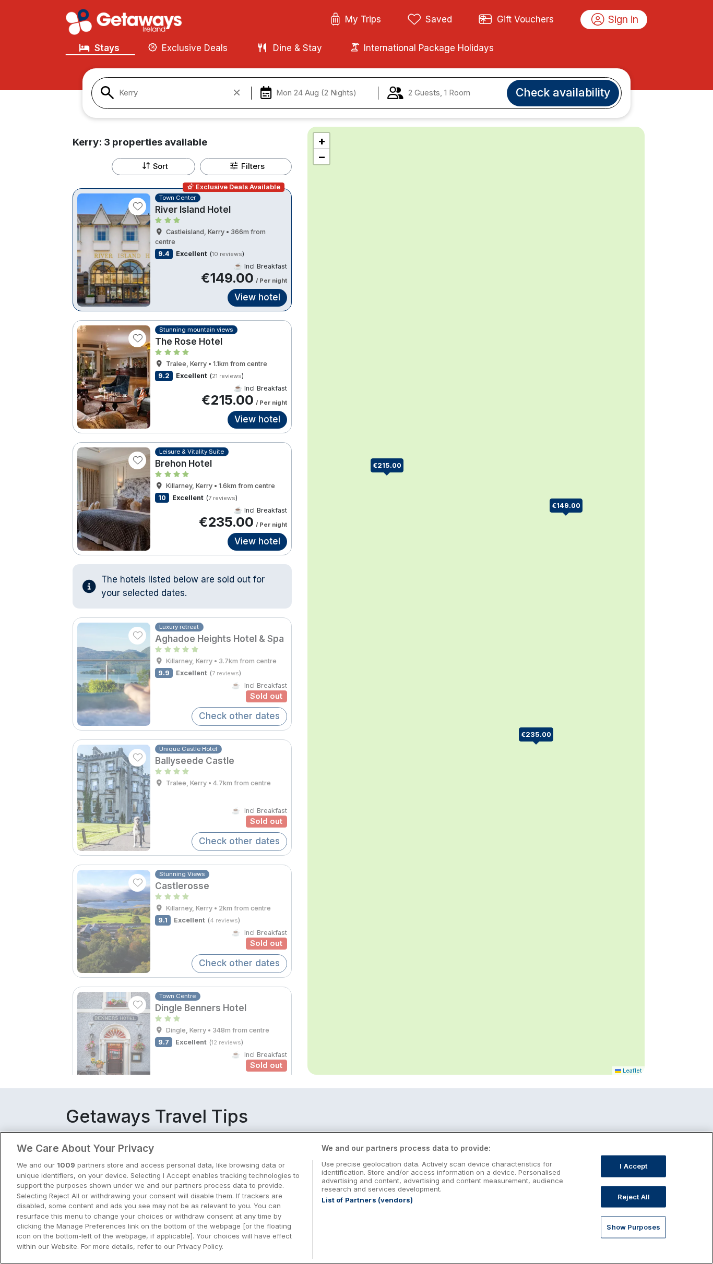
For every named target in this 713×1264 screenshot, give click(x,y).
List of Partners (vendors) (367, 1200)
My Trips (363, 19)
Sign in (623, 19)
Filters (253, 166)
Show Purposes (633, 1227)
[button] (540, 735)
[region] (356, 1198)
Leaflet (631, 1070)
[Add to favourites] (137, 206)
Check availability (563, 92)
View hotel (257, 297)
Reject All (633, 1196)
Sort (160, 166)
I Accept (633, 1166)
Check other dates (239, 716)
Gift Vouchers (525, 19)
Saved (438, 19)
